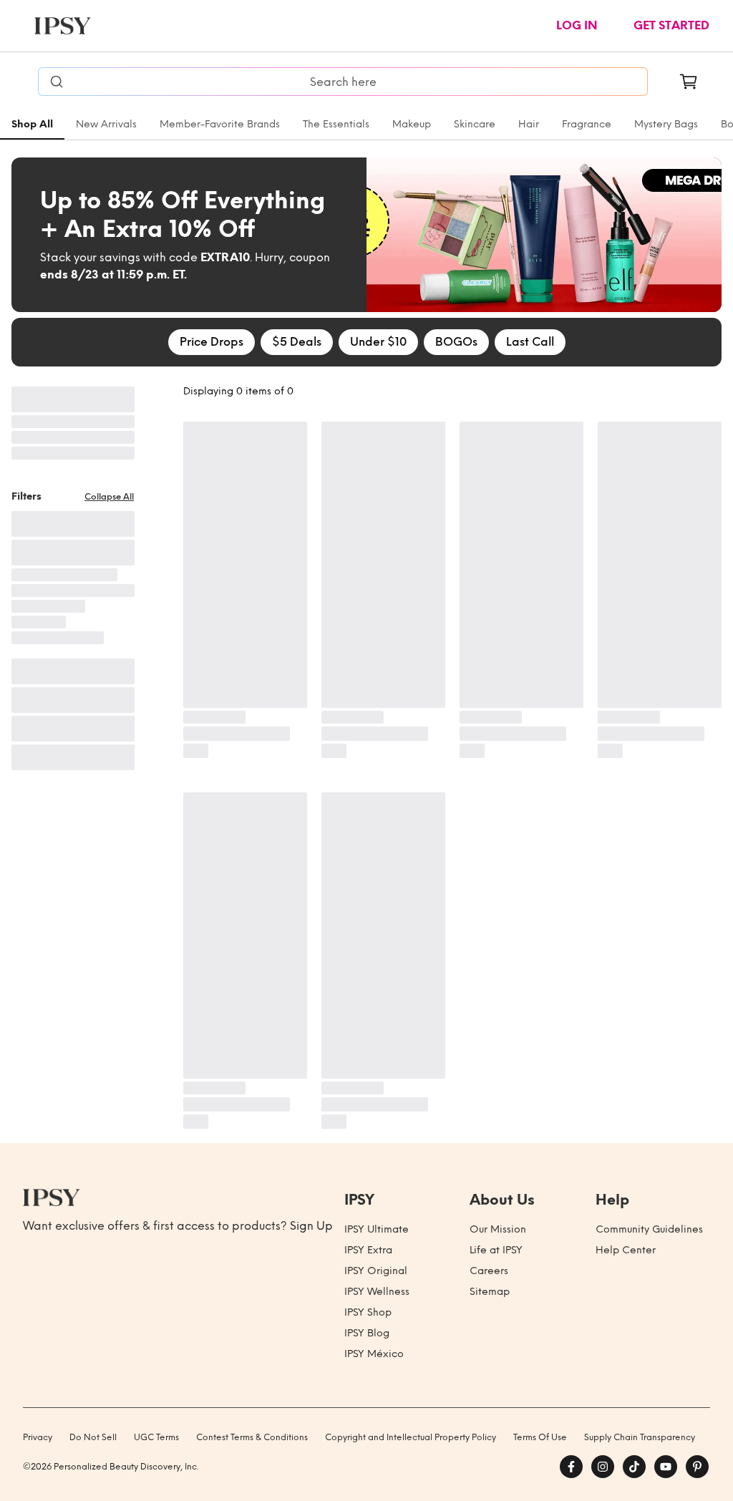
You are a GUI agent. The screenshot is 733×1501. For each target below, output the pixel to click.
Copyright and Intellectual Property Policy (410, 1437)
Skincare (474, 124)
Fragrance (586, 124)
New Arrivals (106, 124)
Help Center (626, 1250)
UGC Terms (156, 1437)
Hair (528, 124)
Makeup (411, 124)
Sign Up (311, 1226)
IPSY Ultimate (376, 1229)
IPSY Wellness (376, 1292)
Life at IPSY (496, 1250)
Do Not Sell (93, 1437)
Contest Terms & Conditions (252, 1437)
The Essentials (336, 124)
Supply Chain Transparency (639, 1437)
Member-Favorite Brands (220, 124)
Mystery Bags (666, 124)
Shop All (32, 124)
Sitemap (490, 1292)
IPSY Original (375, 1271)
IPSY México (374, 1354)
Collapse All (109, 497)
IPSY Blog (366, 1333)
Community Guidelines (649, 1229)
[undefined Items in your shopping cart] (689, 81)
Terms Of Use (540, 1437)
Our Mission (498, 1229)
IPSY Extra (368, 1250)
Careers (489, 1271)
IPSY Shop (368, 1312)
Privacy (37, 1437)
